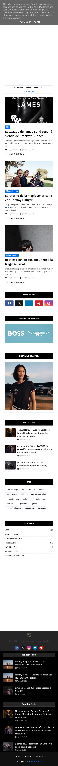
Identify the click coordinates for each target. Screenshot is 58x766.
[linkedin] (29, 303)
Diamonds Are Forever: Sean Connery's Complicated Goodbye (32, 464)
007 (7, 127)
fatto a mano (11, 504)
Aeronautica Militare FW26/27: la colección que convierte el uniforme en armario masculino (34, 449)
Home (18, 757)
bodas (41, 490)
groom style (29, 508)
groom (34, 504)
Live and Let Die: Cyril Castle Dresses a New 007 (33, 689)
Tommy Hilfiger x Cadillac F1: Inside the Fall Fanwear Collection (33, 676)
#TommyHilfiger (12, 191)
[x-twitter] (19, 303)
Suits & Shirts (36, 761)
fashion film (27, 499)
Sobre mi (27, 757)
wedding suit (29, 547)
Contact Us (39, 757)
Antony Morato (11, 255)
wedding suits (29, 551)
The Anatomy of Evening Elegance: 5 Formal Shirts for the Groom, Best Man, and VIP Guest (34, 433)
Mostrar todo (29, 91)
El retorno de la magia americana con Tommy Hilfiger (28, 198)
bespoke (32, 490)
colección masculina (38, 494)
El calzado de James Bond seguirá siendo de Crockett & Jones (28, 134)
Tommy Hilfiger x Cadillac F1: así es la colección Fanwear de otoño (32, 663)
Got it (37, 22)
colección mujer (13, 499)
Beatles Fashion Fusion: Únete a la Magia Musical (29, 262)
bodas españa (12, 494)
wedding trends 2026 (29, 556)
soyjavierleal (13, 150)
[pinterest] (39, 303)
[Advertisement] (29, 48)
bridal (23, 494)
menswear (42, 508)
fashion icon (40, 499)
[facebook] (9, 303)
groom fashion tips (14, 508)
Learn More (25, 22)
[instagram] (48, 303)
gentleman (24, 504)
